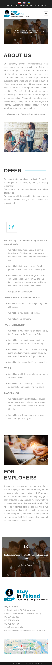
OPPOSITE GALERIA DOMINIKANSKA (22, 613)
